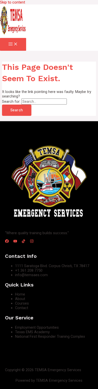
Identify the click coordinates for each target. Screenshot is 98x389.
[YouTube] (15, 241)
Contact (21, 308)
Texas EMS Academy (32, 332)
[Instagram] (32, 241)
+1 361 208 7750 (28, 270)
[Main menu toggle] (13, 44)
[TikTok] (23, 241)
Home (20, 294)
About (20, 299)
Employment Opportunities (37, 327)
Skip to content (12, 2)
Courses (22, 303)
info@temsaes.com (31, 275)
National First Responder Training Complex (50, 336)
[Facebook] (7, 241)
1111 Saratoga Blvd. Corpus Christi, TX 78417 (52, 266)
